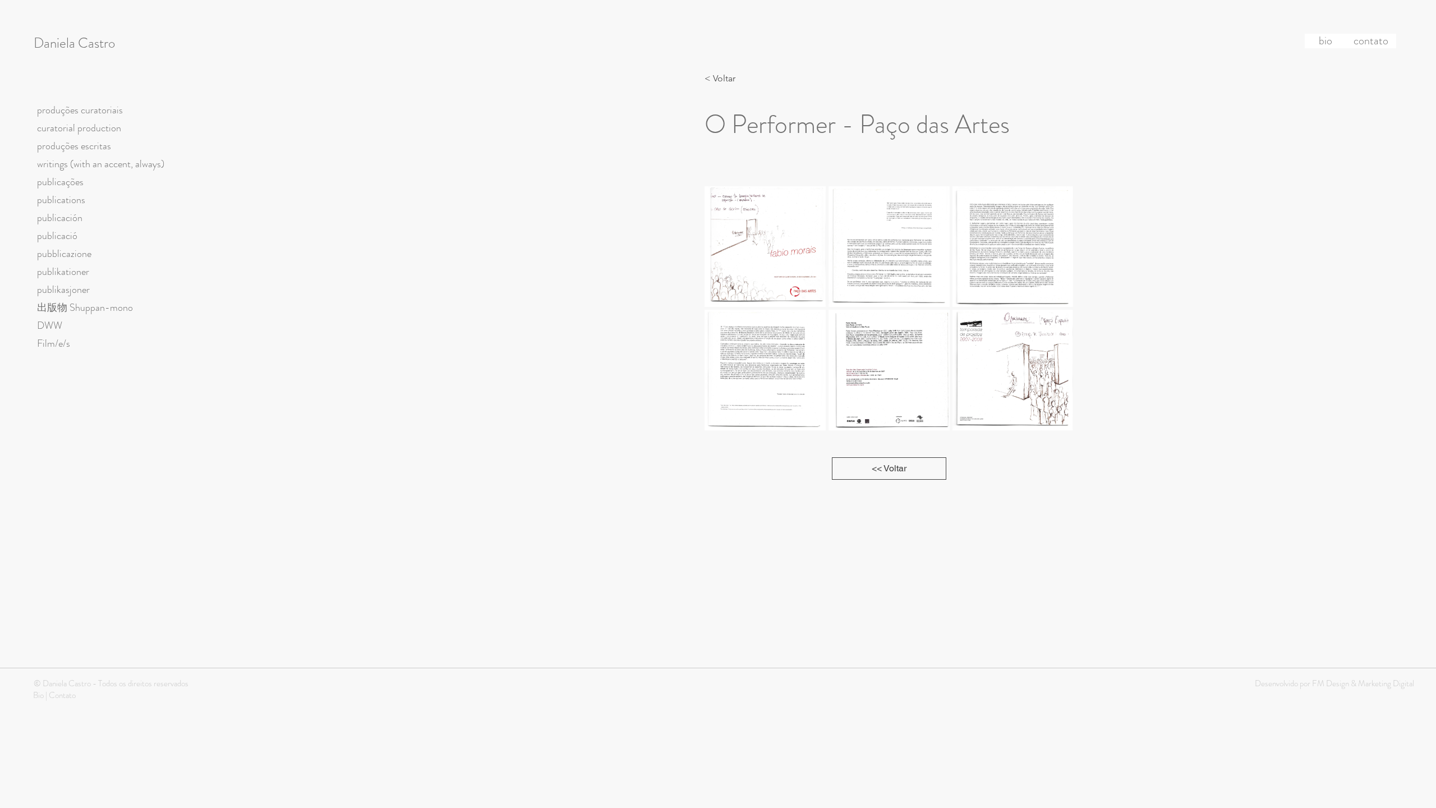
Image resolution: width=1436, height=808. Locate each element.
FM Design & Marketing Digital (1362, 683)
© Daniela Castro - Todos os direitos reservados (111, 683)
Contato (62, 695)
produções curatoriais (80, 110)
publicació (57, 235)
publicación (59, 217)
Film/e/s (53, 343)
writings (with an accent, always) (100, 164)
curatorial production (79, 128)
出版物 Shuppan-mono (85, 307)
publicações (60, 182)
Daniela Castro (74, 43)
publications (61, 199)
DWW (49, 325)
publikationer (63, 271)
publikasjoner (63, 289)
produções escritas (74, 146)
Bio (38, 695)
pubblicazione (64, 253)
